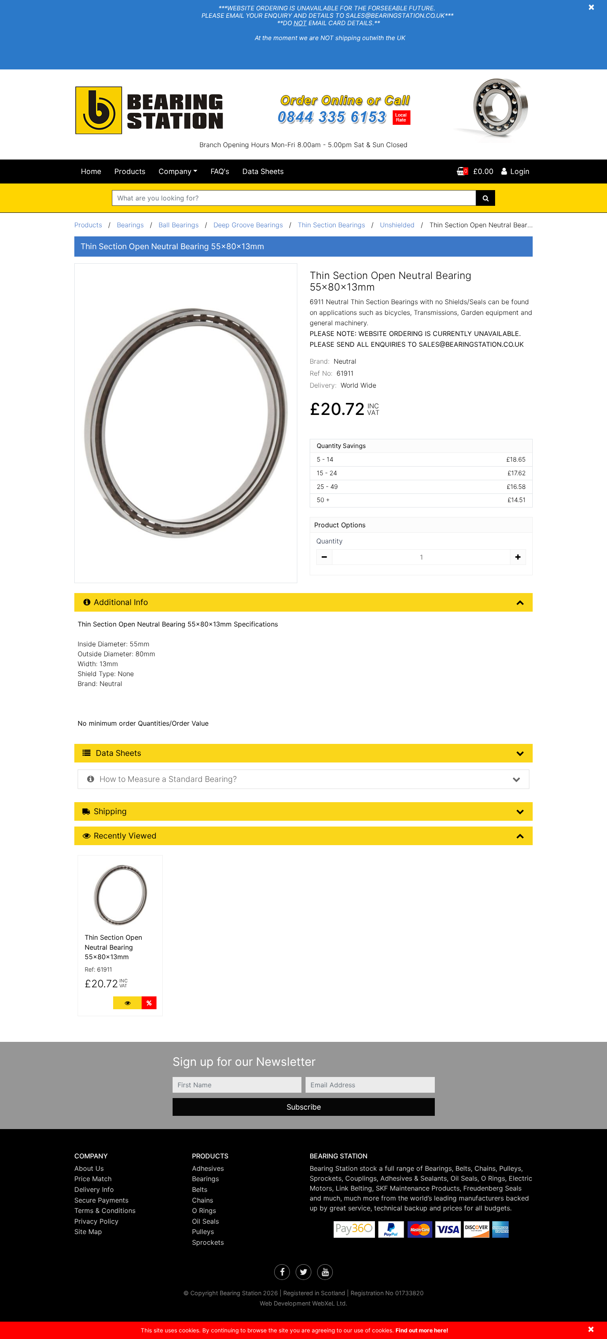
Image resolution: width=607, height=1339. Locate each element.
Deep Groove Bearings (248, 225)
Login (519, 171)
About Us (89, 1168)
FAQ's (220, 171)
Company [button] (175, 171)
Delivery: (323, 385)
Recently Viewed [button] (125, 836)
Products (129, 171)
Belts (199, 1189)
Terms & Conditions (104, 1210)
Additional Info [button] (121, 602)
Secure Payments (101, 1200)
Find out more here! (422, 1330)
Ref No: (321, 373)
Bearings (130, 225)
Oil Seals (205, 1221)
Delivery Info (94, 1189)
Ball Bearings (179, 225)
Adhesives (208, 1168)
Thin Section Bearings (331, 225)
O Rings (204, 1210)
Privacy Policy (96, 1221)
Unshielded (397, 225)
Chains (202, 1200)
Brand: (320, 361)
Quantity (329, 541)
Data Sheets (263, 171)
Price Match (92, 1179)
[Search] (486, 198)
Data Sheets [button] (117, 753)
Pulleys (203, 1231)
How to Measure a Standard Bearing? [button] (167, 779)
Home (91, 171)
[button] (127, 1156)
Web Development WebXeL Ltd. (303, 1303)
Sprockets (208, 1242)
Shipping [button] (110, 811)
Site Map (88, 1231)
